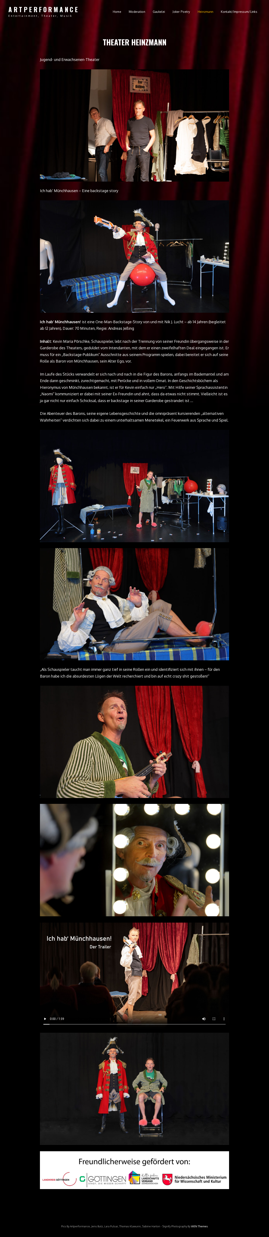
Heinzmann (206, 11)
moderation (137, 11)
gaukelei (159, 11)
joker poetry (181, 11)
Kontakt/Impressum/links (239, 11)
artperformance (43, 9)
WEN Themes (199, 1226)
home (117, 11)
